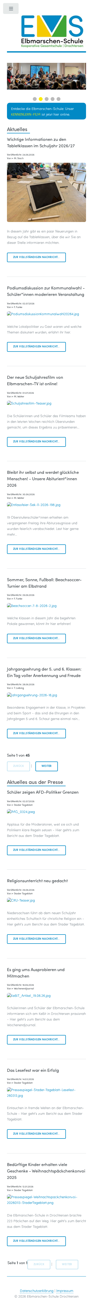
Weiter (47, 766)
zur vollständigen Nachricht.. (36, 257)
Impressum (64, 1290)
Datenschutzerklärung (36, 1290)
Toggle (11, 9)
